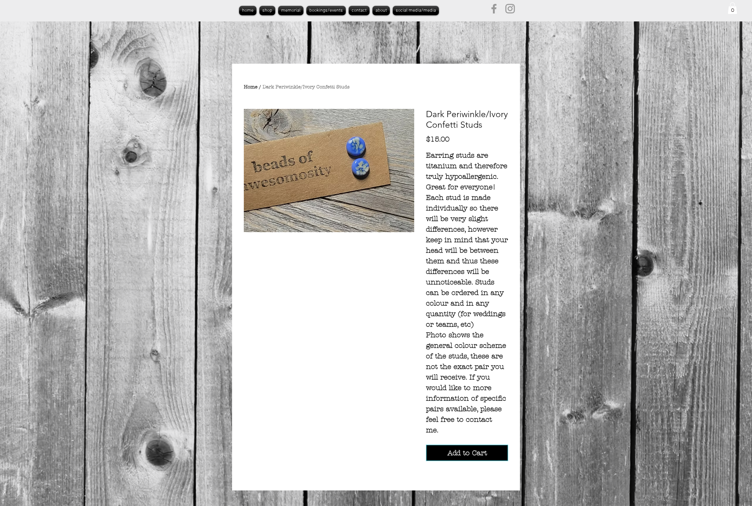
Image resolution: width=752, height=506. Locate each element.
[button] (732, 8)
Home (251, 87)
